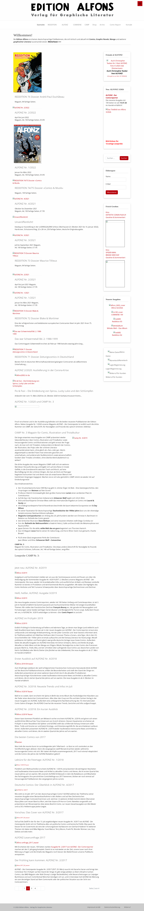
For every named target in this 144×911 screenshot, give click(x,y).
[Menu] (139, 3)
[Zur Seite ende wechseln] (43, 888)
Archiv (102, 25)
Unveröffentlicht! (24, 221)
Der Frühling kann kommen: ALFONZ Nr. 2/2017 (41, 860)
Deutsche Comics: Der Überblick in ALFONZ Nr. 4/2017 (44, 784)
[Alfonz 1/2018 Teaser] (22, 765)
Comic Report (115, 25)
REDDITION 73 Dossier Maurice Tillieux (36, 260)
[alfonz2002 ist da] (22, 375)
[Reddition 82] (117, 332)
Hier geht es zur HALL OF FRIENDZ (117, 76)
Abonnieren (111, 192)
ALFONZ (65, 25)
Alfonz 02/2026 (117, 308)
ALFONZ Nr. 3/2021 (25, 240)
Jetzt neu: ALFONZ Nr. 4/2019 (31, 567)
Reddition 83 (117, 321)
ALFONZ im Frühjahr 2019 (29, 618)
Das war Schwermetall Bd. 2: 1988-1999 (36, 338)
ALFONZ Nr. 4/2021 (25, 203)
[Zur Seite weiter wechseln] (39, 888)
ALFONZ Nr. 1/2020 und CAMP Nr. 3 (34, 401)
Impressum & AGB (93, 907)
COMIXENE (77, 25)
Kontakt (129, 25)
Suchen (124, 158)
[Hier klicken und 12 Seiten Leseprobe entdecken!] (117, 123)
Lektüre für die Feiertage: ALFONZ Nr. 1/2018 (39, 759)
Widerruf (127, 907)
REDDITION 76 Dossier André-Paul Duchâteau (39, 96)
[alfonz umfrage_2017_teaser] (27, 842)
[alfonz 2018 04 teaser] (24, 663)
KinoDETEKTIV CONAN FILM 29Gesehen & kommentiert (116, 215)
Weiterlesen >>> (54, 42)
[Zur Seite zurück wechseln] (21, 888)
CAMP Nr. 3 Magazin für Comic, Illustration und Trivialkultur (47, 432)
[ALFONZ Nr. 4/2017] (21, 790)
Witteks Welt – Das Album (117, 328)
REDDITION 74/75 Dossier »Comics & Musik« (39, 187)
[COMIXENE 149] (117, 312)
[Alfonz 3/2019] (21, 572)
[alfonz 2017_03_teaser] (22, 818)
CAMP (87, 25)
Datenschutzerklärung (112, 907)
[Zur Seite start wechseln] (17, 888)
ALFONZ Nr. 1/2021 (25, 297)
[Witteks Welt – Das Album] (117, 325)
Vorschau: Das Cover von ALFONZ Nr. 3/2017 (39, 812)
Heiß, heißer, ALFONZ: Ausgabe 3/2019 (36, 593)
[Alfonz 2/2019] (21, 623)
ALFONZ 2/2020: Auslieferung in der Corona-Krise (42, 370)
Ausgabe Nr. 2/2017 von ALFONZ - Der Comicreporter (72, 847)
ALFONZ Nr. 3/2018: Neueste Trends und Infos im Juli (43, 686)
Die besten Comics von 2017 (30, 737)
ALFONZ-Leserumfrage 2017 (30, 837)
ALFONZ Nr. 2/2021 (25, 279)
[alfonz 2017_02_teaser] (22, 865)
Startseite (41, 25)
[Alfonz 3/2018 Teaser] (24, 691)
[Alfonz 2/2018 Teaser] (24, 714)
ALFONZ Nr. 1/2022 (25, 167)
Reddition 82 (117, 335)
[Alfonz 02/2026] (117, 305)
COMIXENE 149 (117, 315)
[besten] (18, 742)
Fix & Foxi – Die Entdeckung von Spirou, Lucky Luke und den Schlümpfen (54, 390)
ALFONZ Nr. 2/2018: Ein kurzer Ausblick (36, 709)
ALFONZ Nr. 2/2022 (25, 112)
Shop (94, 25)
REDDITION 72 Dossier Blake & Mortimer (37, 318)
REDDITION (52, 25)
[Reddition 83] (117, 319)
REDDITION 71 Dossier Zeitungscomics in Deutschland (44, 356)
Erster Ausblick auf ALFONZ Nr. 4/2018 (36, 658)
